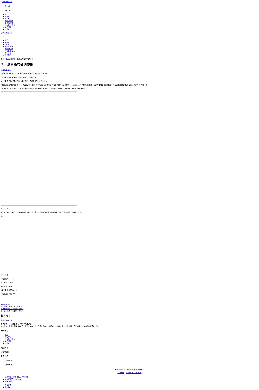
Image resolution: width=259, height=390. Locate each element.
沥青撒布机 (9, 23)
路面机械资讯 (10, 25)
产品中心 (8, 337)
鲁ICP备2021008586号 (134, 373)
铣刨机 (7, 18)
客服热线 (8, 387)
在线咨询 (8, 385)
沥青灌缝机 (9, 21)
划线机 (7, 16)
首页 (6, 14)
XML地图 (121, 373)
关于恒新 (8, 27)
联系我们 (8, 29)
